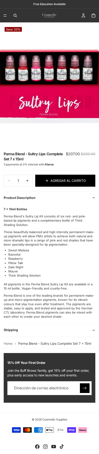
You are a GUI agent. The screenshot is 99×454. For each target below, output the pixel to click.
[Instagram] (45, 446)
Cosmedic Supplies (54, 419)
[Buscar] (15, 15)
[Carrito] (93, 15)
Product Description (19, 198)
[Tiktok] (61, 446)
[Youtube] (53, 446)
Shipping (11, 330)
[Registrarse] (85, 388)
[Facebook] (37, 446)
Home (8, 343)
